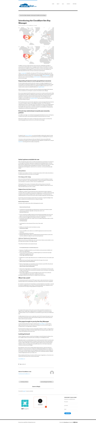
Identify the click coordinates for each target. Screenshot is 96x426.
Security (28, 15)
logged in (24, 391)
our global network (41, 86)
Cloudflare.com (31, 25)
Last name (66, 405)
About (58, 3)
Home (53, 3)
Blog (63, 3)
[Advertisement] (56, 407)
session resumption (36, 76)
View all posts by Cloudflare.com (24, 373)
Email (65, 409)
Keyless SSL (20, 141)
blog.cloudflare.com (42, 323)
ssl (25, 364)
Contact (68, 3)
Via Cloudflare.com (21, 358)
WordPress (66, 422)
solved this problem (46, 75)
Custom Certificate (28, 135)
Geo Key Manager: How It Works (47, 381)
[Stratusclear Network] (27, 5)
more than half (23, 73)
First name (66, 401)
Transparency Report (33, 98)
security (23, 364)
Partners (74, 3)
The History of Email (24, 381)
